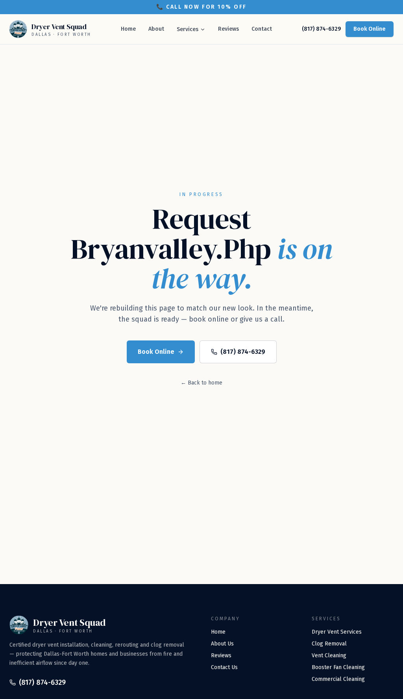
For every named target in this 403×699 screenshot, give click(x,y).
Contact (261, 29)
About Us (222, 643)
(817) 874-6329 (321, 29)
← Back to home (201, 382)
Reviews (228, 29)
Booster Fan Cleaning (338, 667)
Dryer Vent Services (337, 632)
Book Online (369, 29)
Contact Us (224, 667)
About (156, 29)
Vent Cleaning (329, 655)
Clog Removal (329, 643)
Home (128, 29)
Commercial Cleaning (338, 679)
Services (187, 29)
